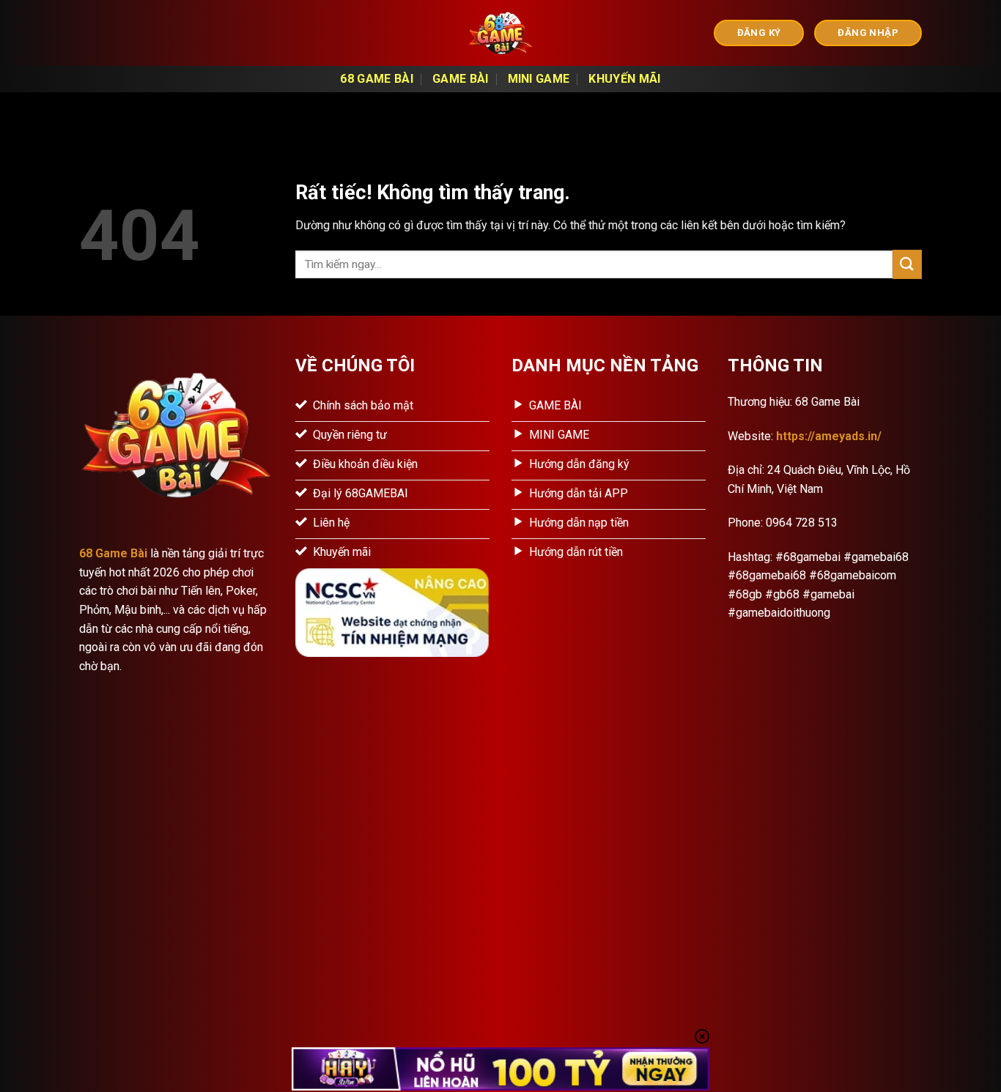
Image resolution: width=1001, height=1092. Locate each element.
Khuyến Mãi (624, 79)
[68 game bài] (500, 33)
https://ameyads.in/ (829, 436)
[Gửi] (907, 264)
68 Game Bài (376, 79)
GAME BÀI (460, 79)
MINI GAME (539, 79)
